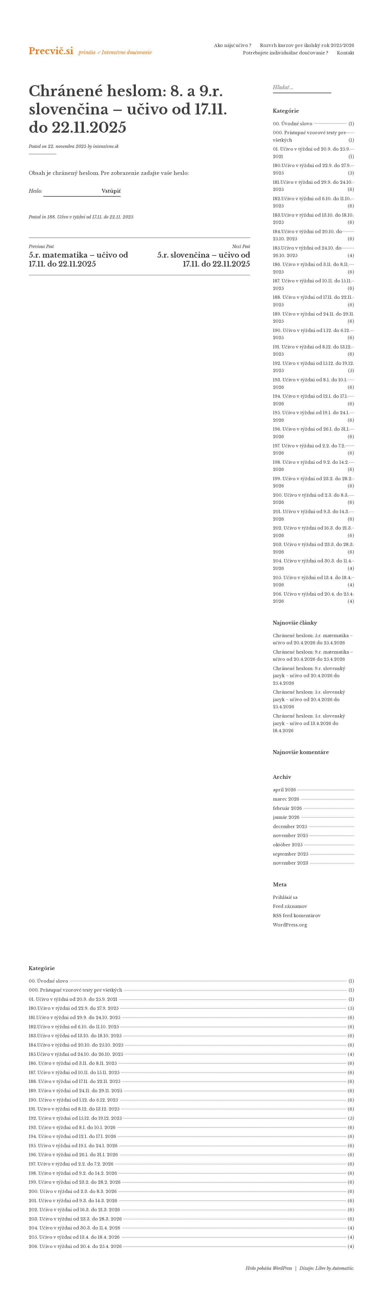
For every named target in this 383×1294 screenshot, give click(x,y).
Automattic (342, 1268)
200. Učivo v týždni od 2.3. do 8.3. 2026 (73, 1191)
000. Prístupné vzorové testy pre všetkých (75, 990)
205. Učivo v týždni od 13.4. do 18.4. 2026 (74, 1237)
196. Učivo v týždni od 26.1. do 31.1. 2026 (73, 1154)
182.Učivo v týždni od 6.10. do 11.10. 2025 (74, 1027)
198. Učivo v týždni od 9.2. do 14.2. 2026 (73, 1173)
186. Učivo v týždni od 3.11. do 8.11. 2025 (73, 1063)
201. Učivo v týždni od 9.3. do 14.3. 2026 (73, 1200)
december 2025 (290, 826)
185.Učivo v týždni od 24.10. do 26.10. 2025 (76, 1054)
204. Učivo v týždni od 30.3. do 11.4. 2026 (74, 1228)
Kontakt (345, 53)
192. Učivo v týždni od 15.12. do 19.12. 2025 (75, 1118)
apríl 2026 (284, 790)
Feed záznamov (290, 906)
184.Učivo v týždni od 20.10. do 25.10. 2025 (76, 1045)
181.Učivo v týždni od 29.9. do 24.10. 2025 (74, 1017)
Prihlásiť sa (285, 897)
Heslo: (36, 191)
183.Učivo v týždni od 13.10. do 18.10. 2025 (75, 1035)
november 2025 (290, 835)
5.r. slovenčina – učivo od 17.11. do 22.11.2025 (203, 256)
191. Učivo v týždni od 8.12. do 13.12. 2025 (74, 1109)
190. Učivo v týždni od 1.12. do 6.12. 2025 (73, 1100)
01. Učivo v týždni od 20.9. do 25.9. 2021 (73, 999)
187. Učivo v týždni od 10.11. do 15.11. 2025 (74, 1072)
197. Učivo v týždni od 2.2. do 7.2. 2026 (71, 1164)
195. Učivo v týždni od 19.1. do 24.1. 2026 (73, 1145)
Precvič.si (51, 51)
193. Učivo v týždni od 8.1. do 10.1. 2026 (72, 1127)
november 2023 (290, 863)
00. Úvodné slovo (292, 123)
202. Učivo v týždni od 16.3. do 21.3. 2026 (74, 1209)
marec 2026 (286, 799)
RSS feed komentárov (297, 915)
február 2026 (287, 808)
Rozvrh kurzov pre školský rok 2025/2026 (307, 45)
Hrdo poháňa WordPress (269, 1268)
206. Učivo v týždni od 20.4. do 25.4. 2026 (75, 1246)
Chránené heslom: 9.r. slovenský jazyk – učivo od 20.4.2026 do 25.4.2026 (309, 676)
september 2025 (290, 854)
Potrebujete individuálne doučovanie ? (285, 53)
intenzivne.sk (105, 146)
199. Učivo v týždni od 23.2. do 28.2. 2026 (75, 1182)
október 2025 (288, 845)
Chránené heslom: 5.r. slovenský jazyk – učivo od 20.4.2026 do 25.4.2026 (309, 699)
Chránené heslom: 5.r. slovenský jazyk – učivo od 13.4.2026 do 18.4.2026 (309, 723)
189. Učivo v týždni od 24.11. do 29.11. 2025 (75, 1090)
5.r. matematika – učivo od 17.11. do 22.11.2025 (78, 256)
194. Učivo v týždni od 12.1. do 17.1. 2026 (72, 1136)
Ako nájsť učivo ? (232, 45)
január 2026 (286, 817)
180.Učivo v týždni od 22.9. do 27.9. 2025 (73, 1008)
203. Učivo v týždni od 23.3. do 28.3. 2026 (75, 1219)
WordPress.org (290, 925)
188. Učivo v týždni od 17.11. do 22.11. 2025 (90, 217)
